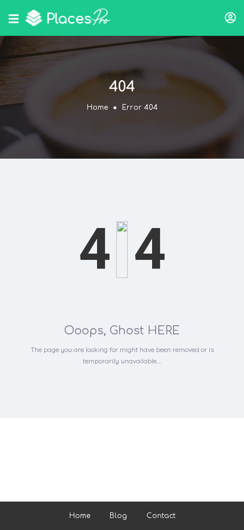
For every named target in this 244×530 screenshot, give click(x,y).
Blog (118, 516)
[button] (230, 17)
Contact (160, 516)
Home (97, 107)
